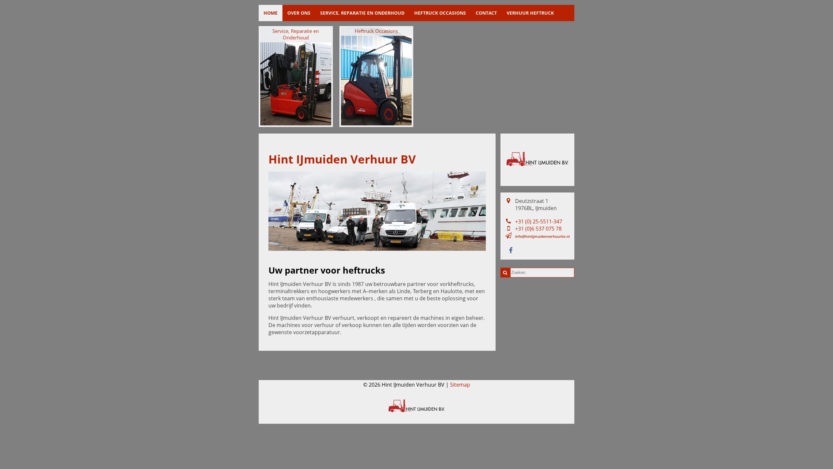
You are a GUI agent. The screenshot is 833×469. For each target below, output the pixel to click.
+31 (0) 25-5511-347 (538, 221)
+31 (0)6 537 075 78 (538, 228)
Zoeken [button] (505, 272)
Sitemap (460, 384)
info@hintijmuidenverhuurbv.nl (542, 236)
